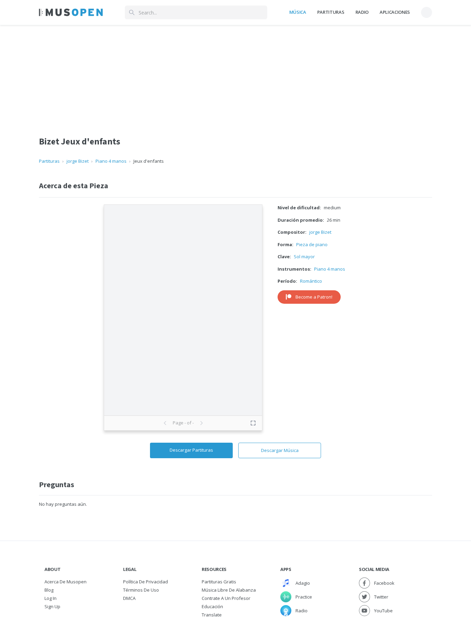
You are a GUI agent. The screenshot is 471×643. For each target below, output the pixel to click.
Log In (50, 598)
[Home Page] (71, 12)
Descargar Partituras (191, 450)
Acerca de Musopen (65, 582)
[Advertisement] (235, 73)
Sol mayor (304, 256)
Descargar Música (280, 450)
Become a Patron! (313, 297)
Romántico (311, 281)
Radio (362, 12)
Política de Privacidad (145, 582)
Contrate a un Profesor (226, 598)
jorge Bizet (78, 161)
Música (297, 12)
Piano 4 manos (111, 161)
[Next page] (201, 423)
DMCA (129, 598)
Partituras (330, 12)
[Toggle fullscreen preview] (253, 423)
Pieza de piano (312, 244)
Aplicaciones (395, 12)
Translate (212, 615)
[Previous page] (165, 423)
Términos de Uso (141, 590)
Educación (212, 606)
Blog (48, 590)
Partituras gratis (219, 582)
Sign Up (52, 606)
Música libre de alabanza (229, 590)
